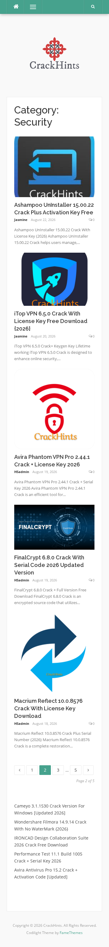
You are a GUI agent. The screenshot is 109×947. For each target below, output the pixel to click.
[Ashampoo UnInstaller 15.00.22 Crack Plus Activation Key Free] (54, 166)
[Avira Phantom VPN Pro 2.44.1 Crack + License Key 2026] (54, 408)
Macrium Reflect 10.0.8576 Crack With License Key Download (48, 708)
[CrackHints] (54, 55)
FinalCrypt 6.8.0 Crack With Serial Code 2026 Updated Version (49, 565)
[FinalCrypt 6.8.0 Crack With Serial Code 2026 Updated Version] (54, 526)
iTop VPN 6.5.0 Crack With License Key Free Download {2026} (51, 321)
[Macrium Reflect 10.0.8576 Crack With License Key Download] (54, 652)
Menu (30, 7)
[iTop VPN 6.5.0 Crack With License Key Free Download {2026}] (54, 279)
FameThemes (71, 932)
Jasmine (21, 219)
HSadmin (21, 471)
